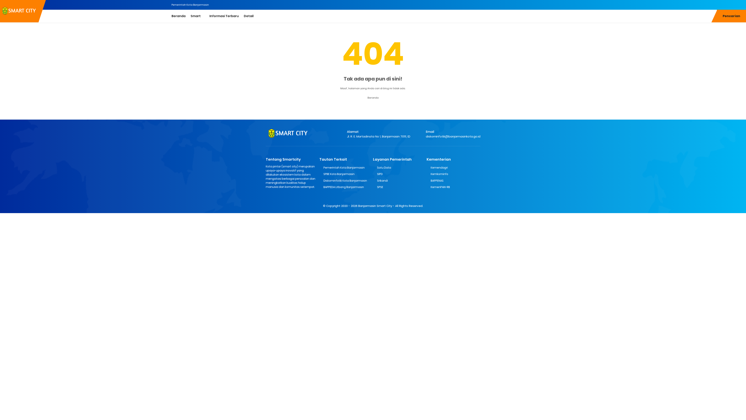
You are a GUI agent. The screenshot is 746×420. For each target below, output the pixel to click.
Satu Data (384, 168)
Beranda (373, 98)
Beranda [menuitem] (179, 16)
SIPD (380, 174)
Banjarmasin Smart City (375, 206)
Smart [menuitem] (196, 16)
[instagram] (743, 4)
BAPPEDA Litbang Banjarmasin (343, 187)
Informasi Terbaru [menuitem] (224, 16)
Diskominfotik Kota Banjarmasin (345, 181)
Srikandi (382, 181)
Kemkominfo (439, 174)
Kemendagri (439, 168)
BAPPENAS (437, 181)
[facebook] (735, 4)
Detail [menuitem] (249, 16)
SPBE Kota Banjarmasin (339, 174)
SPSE (380, 187)
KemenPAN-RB (440, 187)
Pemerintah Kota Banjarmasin (190, 4)
